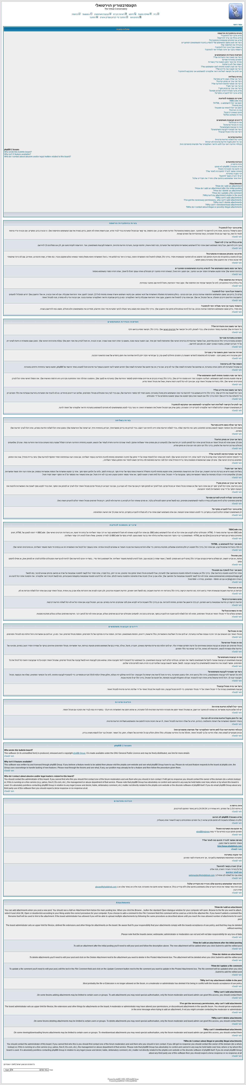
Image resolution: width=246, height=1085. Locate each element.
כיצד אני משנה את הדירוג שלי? (229, 69)
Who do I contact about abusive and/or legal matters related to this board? (37, 156)
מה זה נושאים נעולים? (232, 115)
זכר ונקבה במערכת (234, 173)
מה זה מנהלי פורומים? (232, 125)
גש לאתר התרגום (234, 872)
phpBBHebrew (203, 832)
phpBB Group (79, 753)
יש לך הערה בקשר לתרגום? (230, 176)
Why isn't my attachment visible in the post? (222, 195)
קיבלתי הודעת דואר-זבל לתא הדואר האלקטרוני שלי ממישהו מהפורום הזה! (211, 144)
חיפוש (131, 14)
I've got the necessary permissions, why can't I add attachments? (213, 200)
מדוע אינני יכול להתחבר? (231, 35)
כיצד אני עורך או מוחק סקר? (230, 88)
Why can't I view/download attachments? (223, 205)
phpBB (118, 1079)
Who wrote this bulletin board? (18, 152)
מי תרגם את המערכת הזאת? (230, 169)
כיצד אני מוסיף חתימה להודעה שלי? (226, 84)
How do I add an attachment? (228, 186)
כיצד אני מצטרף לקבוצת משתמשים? (226, 129)
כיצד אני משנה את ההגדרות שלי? (227, 57)
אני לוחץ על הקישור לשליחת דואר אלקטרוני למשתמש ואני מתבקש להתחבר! (210, 71)
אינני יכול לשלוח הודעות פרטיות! (228, 139)
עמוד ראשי (237, 25)
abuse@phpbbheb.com (106, 887)
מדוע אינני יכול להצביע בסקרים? (228, 93)
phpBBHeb (120, 1081)
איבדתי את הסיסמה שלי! (231, 45)
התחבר (93, 17)
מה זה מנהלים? (235, 122)
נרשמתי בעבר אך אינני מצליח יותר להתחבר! (223, 49)
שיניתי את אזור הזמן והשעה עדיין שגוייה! (225, 62)
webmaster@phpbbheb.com (202, 875)
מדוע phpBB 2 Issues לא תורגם (228, 166)
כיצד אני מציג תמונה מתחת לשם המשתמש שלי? (221, 67)
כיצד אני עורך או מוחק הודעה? (229, 81)
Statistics (86, 14)
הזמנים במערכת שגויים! (232, 59)
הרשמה (75, 14)
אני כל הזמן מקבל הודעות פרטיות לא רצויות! (223, 142)
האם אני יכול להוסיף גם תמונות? (228, 108)
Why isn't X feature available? (17, 154)
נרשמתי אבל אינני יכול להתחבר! (228, 47)
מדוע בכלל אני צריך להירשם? (229, 38)
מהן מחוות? (237, 105)
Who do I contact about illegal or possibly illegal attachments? (214, 207)
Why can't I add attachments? (228, 198)
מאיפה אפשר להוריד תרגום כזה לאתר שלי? (224, 171)
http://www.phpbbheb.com (229, 846)
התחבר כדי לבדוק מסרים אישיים (113, 17)
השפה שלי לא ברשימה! (232, 64)
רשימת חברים (118, 14)
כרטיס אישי (134, 17)
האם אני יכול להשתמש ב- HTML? (227, 103)
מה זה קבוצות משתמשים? (231, 127)
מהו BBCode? (235, 101)
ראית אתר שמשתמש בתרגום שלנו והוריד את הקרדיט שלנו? (217, 178)
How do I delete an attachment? (227, 190)
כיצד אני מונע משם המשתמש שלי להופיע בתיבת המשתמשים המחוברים (211, 42)
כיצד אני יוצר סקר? (234, 86)
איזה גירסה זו (236, 164)
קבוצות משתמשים (101, 14)
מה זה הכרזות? (235, 110)
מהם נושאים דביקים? (233, 112)
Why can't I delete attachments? (227, 202)
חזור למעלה (237, 237)
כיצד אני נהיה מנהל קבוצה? (230, 132)
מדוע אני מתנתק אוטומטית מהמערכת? (225, 40)
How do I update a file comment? (227, 193)
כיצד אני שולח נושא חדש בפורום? (227, 79)
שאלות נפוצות (143, 14)
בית (155, 14)
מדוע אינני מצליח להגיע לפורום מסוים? (225, 91)
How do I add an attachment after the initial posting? (218, 188)
